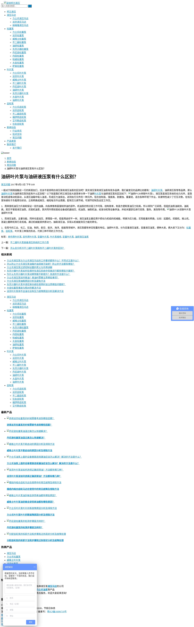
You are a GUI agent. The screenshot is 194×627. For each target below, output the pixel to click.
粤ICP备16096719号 (57, 611)
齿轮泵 (10, 103)
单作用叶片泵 (15, 237)
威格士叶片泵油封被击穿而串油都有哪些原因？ (31, 502)
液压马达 (11, 15)
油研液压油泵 (82, 237)
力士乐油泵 (42, 589)
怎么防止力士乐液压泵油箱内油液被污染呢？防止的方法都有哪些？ (41, 264)
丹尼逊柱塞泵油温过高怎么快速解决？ (26, 438)
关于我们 (17, 148)
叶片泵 (10, 69)
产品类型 (11, 141)
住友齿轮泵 (18, 124)
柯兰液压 (11, 11)
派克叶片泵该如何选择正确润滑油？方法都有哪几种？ (34, 476)
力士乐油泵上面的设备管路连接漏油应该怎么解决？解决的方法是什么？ (43, 463)
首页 (9, 158)
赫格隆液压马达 (20, 25)
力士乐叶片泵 (19, 73)
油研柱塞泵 (18, 46)
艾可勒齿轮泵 (19, 120)
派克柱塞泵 (18, 35)
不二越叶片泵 (19, 83)
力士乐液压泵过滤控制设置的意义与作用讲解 (29, 267)
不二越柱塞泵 (19, 42)
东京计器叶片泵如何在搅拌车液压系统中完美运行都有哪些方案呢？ (41, 271)
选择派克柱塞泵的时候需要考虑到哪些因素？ (29, 425)
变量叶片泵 (43, 237)
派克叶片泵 (18, 76)
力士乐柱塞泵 (19, 32)
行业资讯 (17, 131)
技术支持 (17, 134)
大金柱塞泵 (18, 63)
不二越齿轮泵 (19, 114)
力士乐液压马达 (20, 18)
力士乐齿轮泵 (19, 107)
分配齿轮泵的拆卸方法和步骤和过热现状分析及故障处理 (35, 540)
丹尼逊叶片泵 (19, 86)
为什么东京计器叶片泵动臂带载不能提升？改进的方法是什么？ (38, 274)
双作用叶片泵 (29, 237)
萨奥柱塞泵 (18, 66)
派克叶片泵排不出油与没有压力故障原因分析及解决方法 (35, 291)
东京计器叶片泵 (20, 93)
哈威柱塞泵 (18, 59)
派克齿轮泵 (18, 110)
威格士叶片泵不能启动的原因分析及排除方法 (29, 450)
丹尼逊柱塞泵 (19, 52)
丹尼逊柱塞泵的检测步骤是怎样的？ (25, 527)
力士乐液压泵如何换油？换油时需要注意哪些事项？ (33, 277)
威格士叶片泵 (19, 80)
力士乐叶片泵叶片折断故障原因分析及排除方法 (31, 515)
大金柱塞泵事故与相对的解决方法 (24, 288)
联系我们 (11, 144)
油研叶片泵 (18, 90)
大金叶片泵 (18, 97)
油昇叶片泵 (18, 100)
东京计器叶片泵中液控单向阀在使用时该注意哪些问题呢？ (36, 284)
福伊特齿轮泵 (19, 117)
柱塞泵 (10, 29)
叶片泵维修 (55, 237)
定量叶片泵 (68, 237)
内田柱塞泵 (18, 56)
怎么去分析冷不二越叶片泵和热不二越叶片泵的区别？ (37, 248)
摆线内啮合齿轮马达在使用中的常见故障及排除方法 (33, 489)
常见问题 (17, 137)
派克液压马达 (19, 22)
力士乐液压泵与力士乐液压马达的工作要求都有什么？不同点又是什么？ (43, 260)
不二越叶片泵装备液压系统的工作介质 (29, 242)
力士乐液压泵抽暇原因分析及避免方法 (26, 281)
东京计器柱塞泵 (20, 49)
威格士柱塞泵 (19, 39)
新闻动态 (11, 127)
